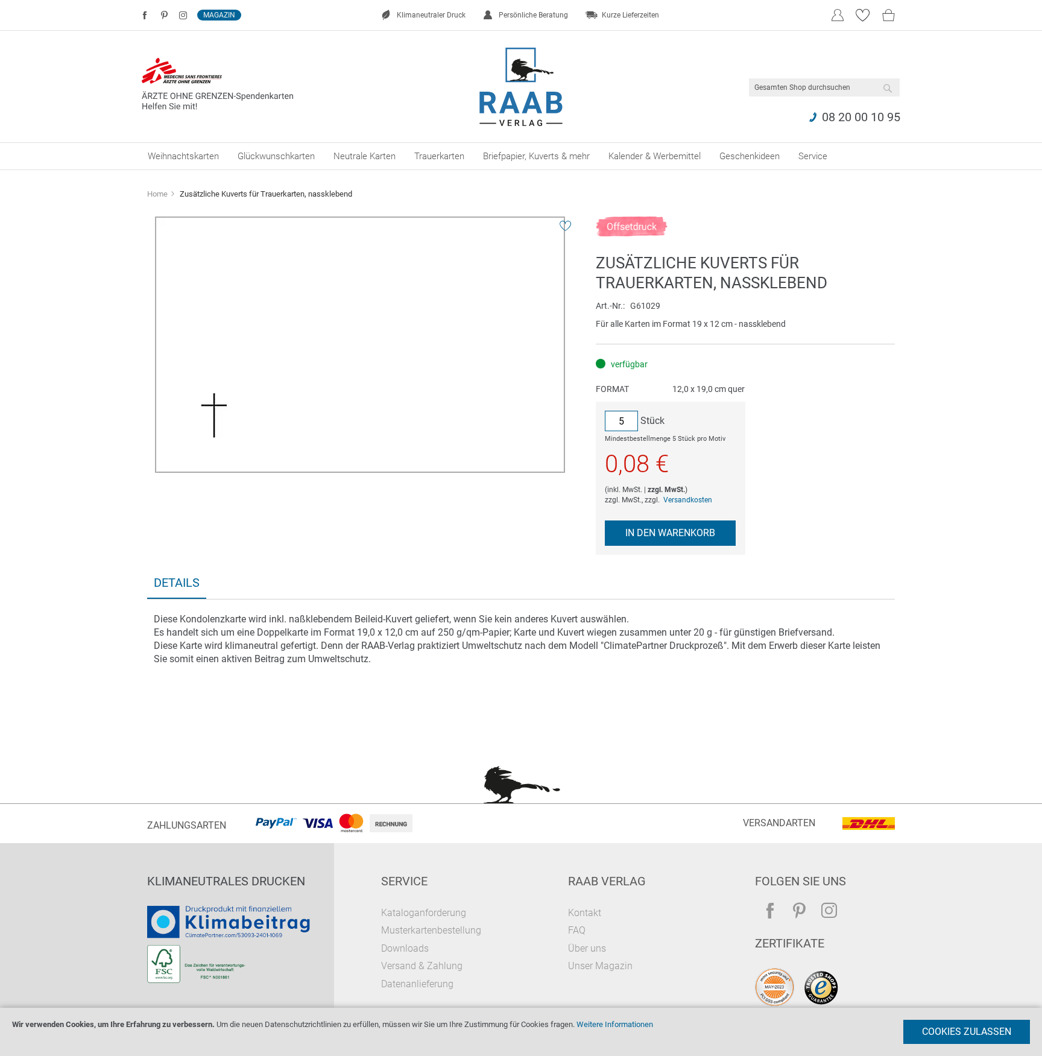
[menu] (521, 156)
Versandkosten (687, 500)
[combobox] (824, 87)
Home (157, 193)
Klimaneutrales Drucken (226, 881)
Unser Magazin (600, 966)
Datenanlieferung (417, 984)
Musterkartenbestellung (431, 930)
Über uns (587, 948)
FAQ (577, 930)
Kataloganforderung (423, 912)
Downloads (405, 948)
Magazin (219, 15)
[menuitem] (183, 156)
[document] (521, 1032)
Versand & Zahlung (422, 966)
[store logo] (521, 87)
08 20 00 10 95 (861, 117)
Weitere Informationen (614, 1024)
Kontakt (584, 912)
